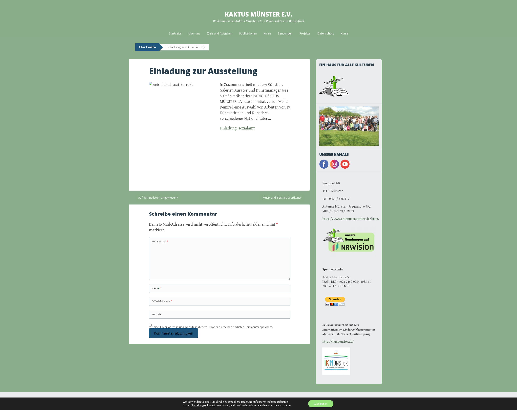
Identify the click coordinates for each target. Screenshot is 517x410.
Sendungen (285, 33)
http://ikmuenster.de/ (338, 342)
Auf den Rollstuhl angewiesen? (158, 197)
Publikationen (248, 33)
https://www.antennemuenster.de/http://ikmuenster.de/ (362, 219)
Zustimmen (320, 403)
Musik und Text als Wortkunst (282, 197)
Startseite (175, 33)
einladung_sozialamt (237, 128)
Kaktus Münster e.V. (258, 14)
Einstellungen (199, 405)
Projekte (304, 33)
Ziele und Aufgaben (219, 33)
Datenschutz (325, 33)
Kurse (267, 33)
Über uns (194, 33)
